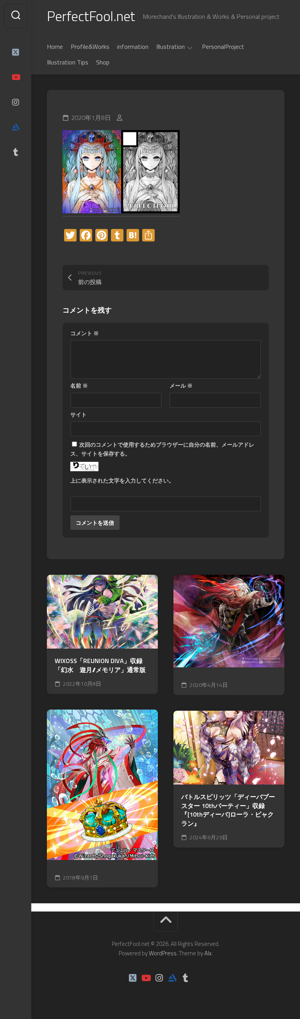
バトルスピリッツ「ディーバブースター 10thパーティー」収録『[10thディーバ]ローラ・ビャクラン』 (228, 810)
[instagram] (15, 102)
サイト (78, 414)
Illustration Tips (67, 62)
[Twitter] (15, 52)
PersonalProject (223, 46)
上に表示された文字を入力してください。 (122, 480)
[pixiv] (15, 176)
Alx (208, 953)
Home (55, 46)
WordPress (163, 953)
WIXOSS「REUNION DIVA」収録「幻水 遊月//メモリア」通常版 (100, 665)
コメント (84, 333)
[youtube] (15, 77)
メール (181, 385)
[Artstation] (15, 127)
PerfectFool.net (91, 16)
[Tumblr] (15, 152)
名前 (79, 385)
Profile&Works (90, 46)
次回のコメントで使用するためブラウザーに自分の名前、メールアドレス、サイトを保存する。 (162, 449)
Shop (102, 62)
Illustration (170, 47)
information (132, 46)
